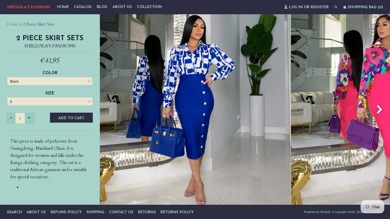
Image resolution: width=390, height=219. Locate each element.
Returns (147, 212)
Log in (296, 7)
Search (14, 212)
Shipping (95, 212)
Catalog (83, 7)
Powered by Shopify (317, 212)
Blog (102, 7)
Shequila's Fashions (28, 7)
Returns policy (177, 212)
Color (50, 73)
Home (63, 7)
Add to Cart (71, 118)
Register (320, 7)
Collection (149, 7)
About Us (122, 7)
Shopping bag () (365, 7)
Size (49, 93)
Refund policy (66, 212)
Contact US (121, 212)
